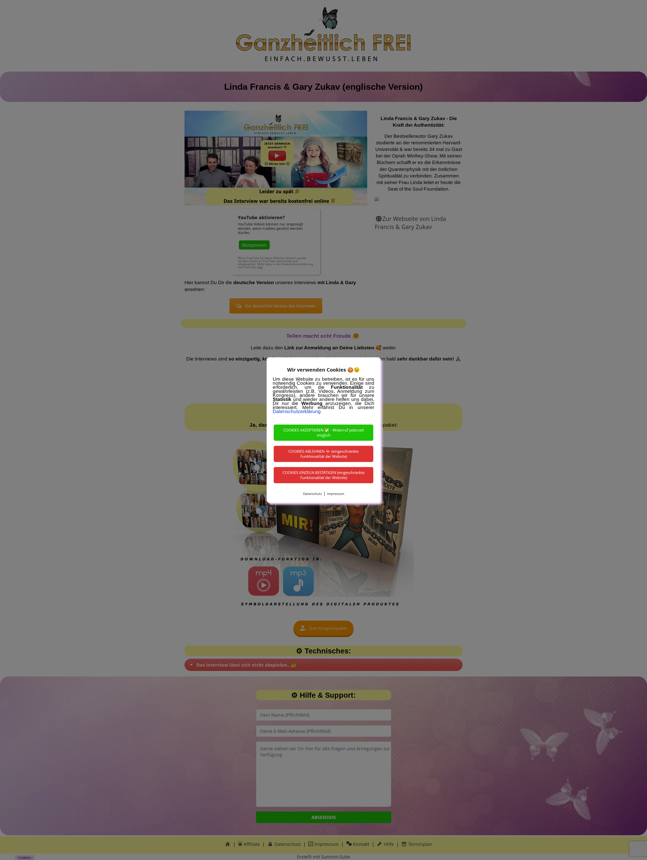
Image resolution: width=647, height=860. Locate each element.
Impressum (335, 493)
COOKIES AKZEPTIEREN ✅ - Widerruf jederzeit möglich (323, 432)
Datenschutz (312, 493)
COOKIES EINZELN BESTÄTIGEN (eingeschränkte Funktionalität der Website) (323, 475)
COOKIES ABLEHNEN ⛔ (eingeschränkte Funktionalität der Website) (323, 454)
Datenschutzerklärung (297, 411)
